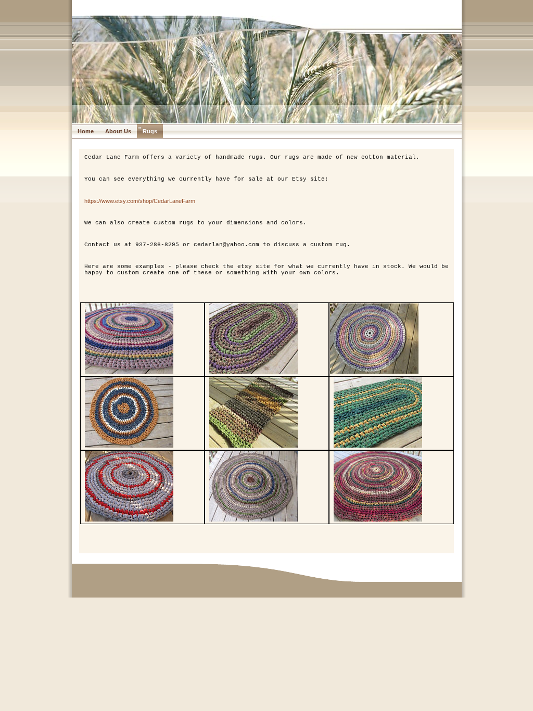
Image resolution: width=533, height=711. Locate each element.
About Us (118, 131)
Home (86, 131)
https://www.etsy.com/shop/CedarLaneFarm (139, 201)
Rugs (150, 131)
